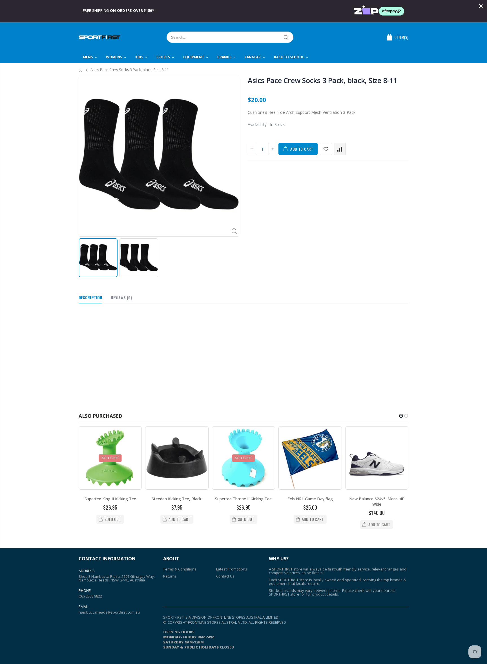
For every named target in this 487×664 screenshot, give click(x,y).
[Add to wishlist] (326, 149)
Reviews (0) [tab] (121, 297)
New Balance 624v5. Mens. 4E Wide (376, 501)
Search (286, 37)
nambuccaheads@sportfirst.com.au (109, 612)
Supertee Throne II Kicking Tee (243, 498)
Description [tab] (90, 297)
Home (81, 70)
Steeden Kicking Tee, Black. (177, 498)
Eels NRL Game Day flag (310, 498)
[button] (401, 415)
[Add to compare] (340, 149)
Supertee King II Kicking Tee (110, 498)
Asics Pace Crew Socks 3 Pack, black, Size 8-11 (322, 80)
